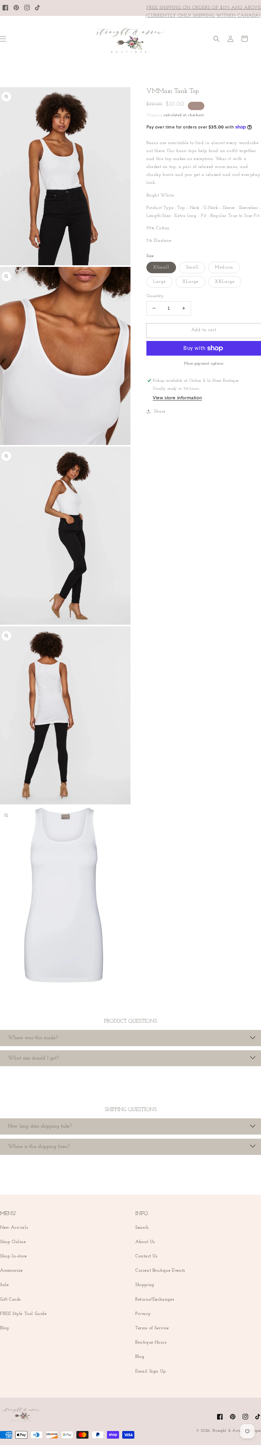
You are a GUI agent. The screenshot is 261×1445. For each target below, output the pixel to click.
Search (142, 1227)
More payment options (204, 363)
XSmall (161, 267)
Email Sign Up (150, 1371)
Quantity (155, 296)
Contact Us (146, 1256)
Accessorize (11, 1270)
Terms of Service (152, 1328)
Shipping (154, 115)
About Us (145, 1242)
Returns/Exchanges (154, 1299)
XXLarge (225, 281)
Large (159, 281)
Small (192, 267)
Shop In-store (13, 1256)
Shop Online (13, 1242)
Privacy (143, 1313)
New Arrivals (14, 1227)
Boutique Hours (150, 1342)
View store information (177, 397)
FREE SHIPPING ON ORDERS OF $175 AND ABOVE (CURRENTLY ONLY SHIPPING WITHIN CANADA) (203, 11)
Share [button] (160, 411)
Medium (224, 267)
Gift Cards (10, 1299)
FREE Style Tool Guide (23, 1313)
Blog (4, 1328)
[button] (216, 39)
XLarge (190, 281)
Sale (4, 1284)
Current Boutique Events (160, 1270)
